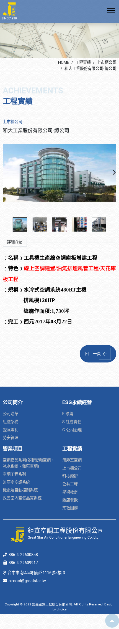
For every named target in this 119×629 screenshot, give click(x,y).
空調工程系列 (14, 474)
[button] (114, 173)
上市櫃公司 (106, 62)
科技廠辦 (70, 476)
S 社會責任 (71, 422)
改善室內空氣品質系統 (22, 498)
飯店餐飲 (70, 500)
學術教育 (70, 492)
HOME (63, 62)
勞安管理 (10, 437)
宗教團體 (70, 508)
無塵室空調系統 (16, 482)
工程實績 (83, 62)
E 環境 (67, 414)
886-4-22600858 (23, 554)
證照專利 (10, 430)
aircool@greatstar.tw (27, 581)
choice (61, 609)
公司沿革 (10, 414)
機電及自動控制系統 (20, 490)
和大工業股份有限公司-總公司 (90, 68)
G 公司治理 (72, 430)
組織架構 (10, 422)
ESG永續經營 (77, 402)
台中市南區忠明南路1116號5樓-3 (36, 572)
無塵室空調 (72, 460)
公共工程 (70, 484)
